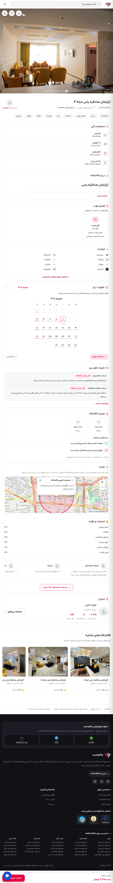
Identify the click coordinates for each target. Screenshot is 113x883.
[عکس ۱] (66, 91)
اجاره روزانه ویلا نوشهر (81, 855)
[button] (40, 480)
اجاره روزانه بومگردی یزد (33, 848)
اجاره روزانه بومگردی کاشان (32, 852)
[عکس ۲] (63, 91)
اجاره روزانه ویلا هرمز (57, 852)
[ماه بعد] (7, 287)
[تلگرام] (101, 781)
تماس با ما (50, 799)
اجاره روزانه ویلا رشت (81, 852)
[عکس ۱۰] (45, 91)
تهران (80, 108)
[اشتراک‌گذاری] (19, 13)
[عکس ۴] (58, 91)
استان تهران (88, 108)
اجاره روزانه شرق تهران (104, 848)
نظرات (28, 116)
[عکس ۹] (47, 91)
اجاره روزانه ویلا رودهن (9, 852)
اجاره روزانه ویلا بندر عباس (56, 855)
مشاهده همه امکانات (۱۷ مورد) (55, 277)
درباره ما (51, 804)
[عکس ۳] (61, 91)
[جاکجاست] (108, 4)
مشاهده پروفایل (14, 612)
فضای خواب (80, 116)
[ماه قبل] (14, 287)
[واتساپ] (95, 781)
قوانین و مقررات (48, 795)
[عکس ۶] (54, 91)
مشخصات (104, 116)
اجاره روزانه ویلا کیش (57, 842)
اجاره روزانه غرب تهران (104, 845)
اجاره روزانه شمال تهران (104, 852)
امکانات (68, 116)
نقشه (38, 116)
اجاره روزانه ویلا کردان (10, 842)
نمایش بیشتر (102, 196)
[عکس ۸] (50, 91)
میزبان (18, 116)
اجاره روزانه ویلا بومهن (10, 855)
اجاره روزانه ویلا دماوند (10, 848)
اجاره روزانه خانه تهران (104, 842)
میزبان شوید (106, 804)
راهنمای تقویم (98, 357)
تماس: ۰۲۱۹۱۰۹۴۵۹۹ (98, 774)
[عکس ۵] (56, 91)
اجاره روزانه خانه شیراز (33, 842)
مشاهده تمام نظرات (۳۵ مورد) (55, 587)
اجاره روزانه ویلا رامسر (81, 842)
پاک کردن (10, 357)
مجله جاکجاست (105, 799)
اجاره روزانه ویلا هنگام (57, 848)
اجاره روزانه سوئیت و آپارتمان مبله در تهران (70, 709)
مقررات (49, 116)
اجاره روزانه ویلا (104, 795)
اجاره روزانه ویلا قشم (58, 845)
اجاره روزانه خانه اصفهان (33, 845)
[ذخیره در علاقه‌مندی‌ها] (12, 13)
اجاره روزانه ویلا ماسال (81, 845)
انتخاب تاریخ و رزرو (13, 878)
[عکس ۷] (52, 91)
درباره (93, 116)
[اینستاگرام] (108, 781)
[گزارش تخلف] (5, 13)
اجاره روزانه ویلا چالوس (80, 848)
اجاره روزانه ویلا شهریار (10, 845)
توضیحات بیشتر (102, 403)
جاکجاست (107, 709)
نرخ (58, 116)
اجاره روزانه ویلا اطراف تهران (103, 855)
